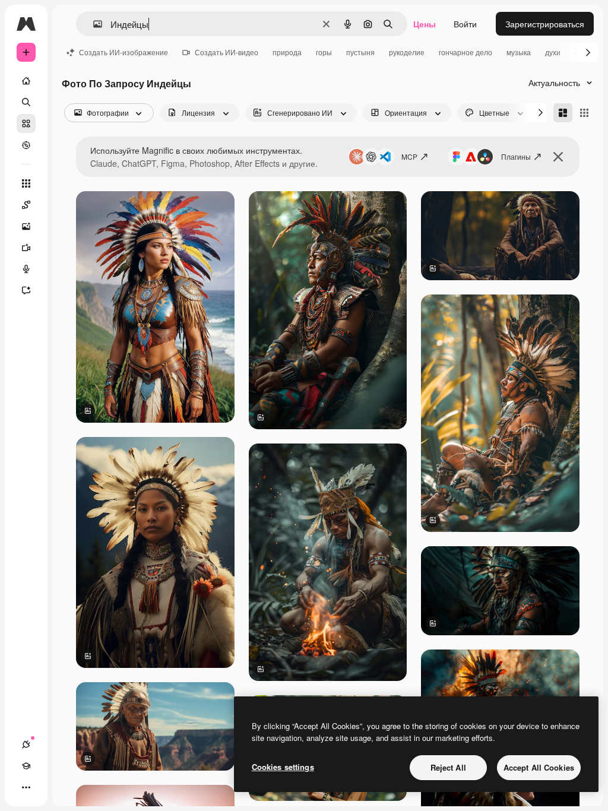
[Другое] (26, 787)
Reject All (448, 767)
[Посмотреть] (26, 144)
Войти (465, 24)
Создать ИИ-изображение (123, 52)
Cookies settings (283, 766)
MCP (409, 156)
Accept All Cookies (539, 767)
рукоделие (407, 52)
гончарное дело (465, 52)
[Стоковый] (26, 123)
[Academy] (26, 765)
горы (324, 52)
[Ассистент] (26, 290)
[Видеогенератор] (26, 247)
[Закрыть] (558, 157)
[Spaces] (26, 204)
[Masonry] (562, 112)
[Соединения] (26, 744)
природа (287, 52)
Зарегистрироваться (544, 24)
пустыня (360, 52)
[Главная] (26, 80)
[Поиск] (26, 102)
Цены (424, 24)
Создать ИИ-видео (226, 52)
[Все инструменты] (26, 183)
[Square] (584, 112)
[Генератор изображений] (26, 226)
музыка (518, 52)
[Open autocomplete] (93, 24)
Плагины (516, 156)
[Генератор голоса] (26, 268)
